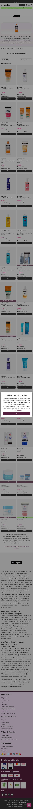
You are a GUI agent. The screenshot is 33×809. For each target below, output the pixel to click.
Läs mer (19, 410)
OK (16, 413)
